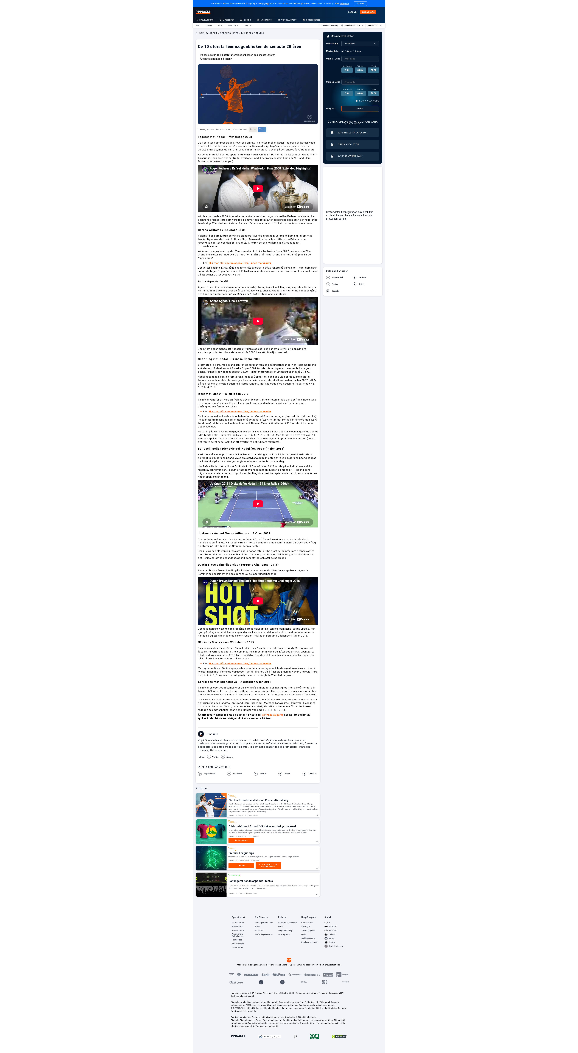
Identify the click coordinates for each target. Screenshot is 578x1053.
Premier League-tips (241, 853)
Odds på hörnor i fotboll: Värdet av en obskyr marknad (262, 826)
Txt (253, 129)
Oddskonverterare (350, 156)
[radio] (346, 51)
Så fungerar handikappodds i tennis (250, 880)
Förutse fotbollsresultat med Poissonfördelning (258, 800)
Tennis (202, 129)
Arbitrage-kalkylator (353, 132)
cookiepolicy (344, 4)
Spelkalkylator (348, 144)
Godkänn (360, 4)
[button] (197, 25)
